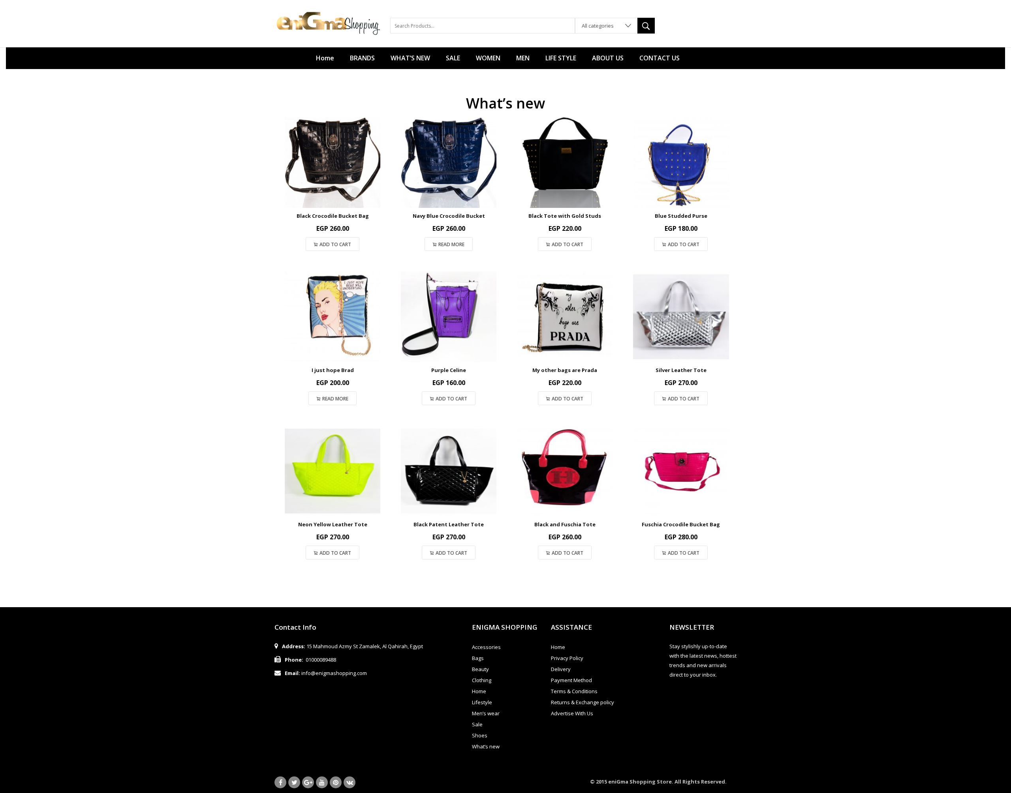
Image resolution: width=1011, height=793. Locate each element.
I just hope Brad (333, 370)
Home (479, 691)
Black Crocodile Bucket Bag (333, 215)
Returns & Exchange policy (582, 702)
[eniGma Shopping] (328, 22)
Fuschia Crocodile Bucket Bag (681, 524)
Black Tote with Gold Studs (564, 215)
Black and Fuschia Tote (565, 524)
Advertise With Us (572, 713)
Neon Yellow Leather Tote (332, 524)
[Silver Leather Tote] (681, 316)
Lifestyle (482, 702)
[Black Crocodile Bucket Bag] (332, 162)
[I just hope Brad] (332, 316)
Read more (451, 244)
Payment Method (571, 680)
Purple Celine (448, 370)
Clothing (481, 680)
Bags (478, 658)
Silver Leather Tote (681, 370)
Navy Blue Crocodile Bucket (449, 215)
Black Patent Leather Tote (448, 524)
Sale (477, 724)
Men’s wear (486, 713)
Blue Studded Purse (681, 215)
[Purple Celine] (448, 316)
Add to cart (335, 244)
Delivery (561, 669)
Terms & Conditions (574, 691)
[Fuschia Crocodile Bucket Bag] (681, 471)
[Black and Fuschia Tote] (565, 471)
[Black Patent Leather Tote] (448, 471)
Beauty (480, 669)
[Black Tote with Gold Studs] (565, 162)
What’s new (486, 746)
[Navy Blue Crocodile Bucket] (448, 162)
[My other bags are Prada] (565, 316)
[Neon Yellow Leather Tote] (332, 471)
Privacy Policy (567, 658)
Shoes (479, 735)
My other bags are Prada (564, 370)
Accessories (486, 647)
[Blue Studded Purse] (681, 162)
